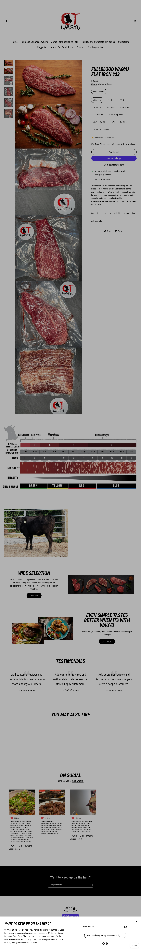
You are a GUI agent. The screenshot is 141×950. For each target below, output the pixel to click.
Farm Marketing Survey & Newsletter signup (105, 935)
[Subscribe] (125, 926)
